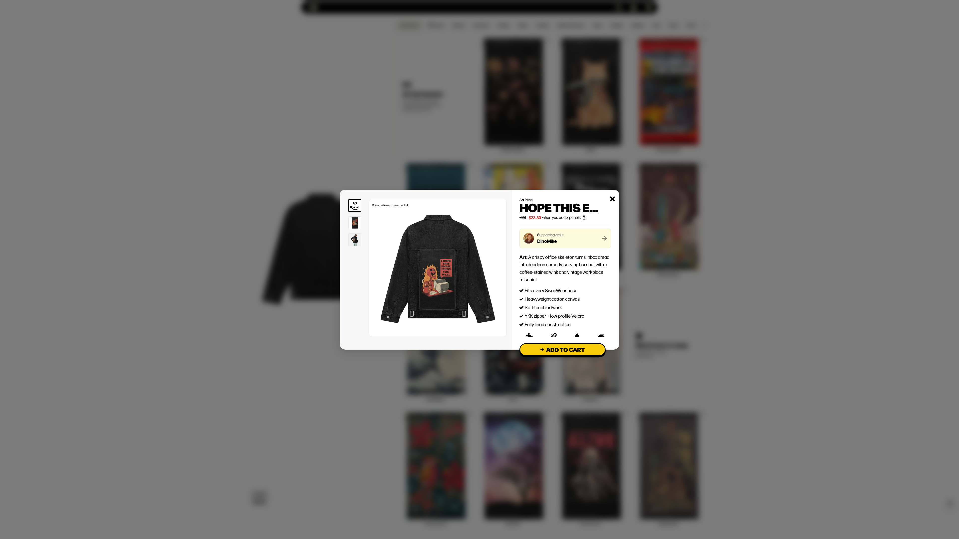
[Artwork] (354, 222)
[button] (562, 349)
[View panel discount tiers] (584, 217)
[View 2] (354, 239)
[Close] (612, 198)
